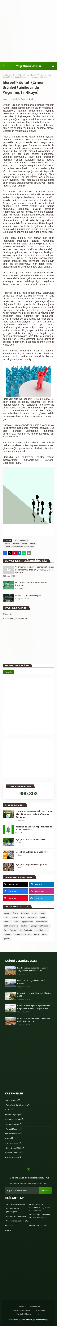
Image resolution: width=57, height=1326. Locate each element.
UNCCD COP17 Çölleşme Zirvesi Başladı (31, 981)
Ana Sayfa (7, 75)
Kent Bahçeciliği (13, 1114)
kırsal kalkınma (41, 930)
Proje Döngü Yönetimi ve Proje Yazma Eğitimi (39, 1216)
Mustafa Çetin (14, 99)
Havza (42, 913)
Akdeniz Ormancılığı (23, 934)
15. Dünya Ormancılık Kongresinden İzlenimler (31, 584)
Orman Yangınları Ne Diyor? (28, 595)
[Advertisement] (28, 31)
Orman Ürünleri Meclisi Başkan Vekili (27, 75)
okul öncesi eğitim (15, 1148)
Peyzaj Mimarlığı (13, 1129)
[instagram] (41, 891)
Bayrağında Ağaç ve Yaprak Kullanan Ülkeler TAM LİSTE (33, 828)
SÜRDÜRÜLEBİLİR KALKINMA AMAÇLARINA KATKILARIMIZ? (39, 1207)
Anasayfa (21, 1306)
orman (32, 544)
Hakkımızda (35, 1306)
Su (5, 930)
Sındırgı (24, 926)
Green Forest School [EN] (17, 1221)
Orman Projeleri (13, 1124)
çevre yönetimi (13, 1157)
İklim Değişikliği (26, 930)
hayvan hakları (13, 1143)
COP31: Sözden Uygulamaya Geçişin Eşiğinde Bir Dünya (33, 1019)
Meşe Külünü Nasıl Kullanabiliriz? (31, 852)
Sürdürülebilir (41, 922)
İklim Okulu (9, 1225)
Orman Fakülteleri (14, 1119)
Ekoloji (9, 1109)
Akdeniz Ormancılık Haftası (16, 544)
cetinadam (32, 917)
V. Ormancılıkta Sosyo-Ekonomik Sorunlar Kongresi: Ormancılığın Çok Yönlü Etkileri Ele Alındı (34, 570)
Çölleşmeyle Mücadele (40, 926)
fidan (44, 934)
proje (16, 922)
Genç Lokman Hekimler (15, 1205)
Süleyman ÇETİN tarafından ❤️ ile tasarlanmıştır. (29, 1320)
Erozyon (13, 930)
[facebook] (15, 891)
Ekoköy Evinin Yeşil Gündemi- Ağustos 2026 (34, 994)
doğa (34, 913)
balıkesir (7, 934)
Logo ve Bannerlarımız (21, 1310)
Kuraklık (7, 922)
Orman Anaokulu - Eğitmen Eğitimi (13, 1210)
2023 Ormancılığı (21, 541)
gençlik (7, 939)
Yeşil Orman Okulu (28, 66)
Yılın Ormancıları (14, 1133)
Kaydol (45, 1190)
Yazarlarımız (40, 1310)
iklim (6, 917)
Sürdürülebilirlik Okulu (38, 1225)
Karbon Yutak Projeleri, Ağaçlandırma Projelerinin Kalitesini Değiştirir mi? (33, 1007)
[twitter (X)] (15, 884)
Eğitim (42, 917)
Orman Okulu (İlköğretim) (15, 1216)
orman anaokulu (14, 1152)
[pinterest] (15, 898)
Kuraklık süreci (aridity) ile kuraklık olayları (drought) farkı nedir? (32, 969)
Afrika (36, 934)
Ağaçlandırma (27, 922)
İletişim (8, 1230)
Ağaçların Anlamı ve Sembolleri (30, 839)
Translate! (8, 672)
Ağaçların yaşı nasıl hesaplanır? (31, 864)
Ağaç (23, 917)
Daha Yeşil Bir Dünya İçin (17, 1105)
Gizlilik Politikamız (23, 1314)
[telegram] (41, 898)
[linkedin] (41, 884)
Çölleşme (25, 913)
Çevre (15, 913)
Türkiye (14, 917)
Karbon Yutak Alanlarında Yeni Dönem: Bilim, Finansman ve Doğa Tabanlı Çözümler (34, 814)
